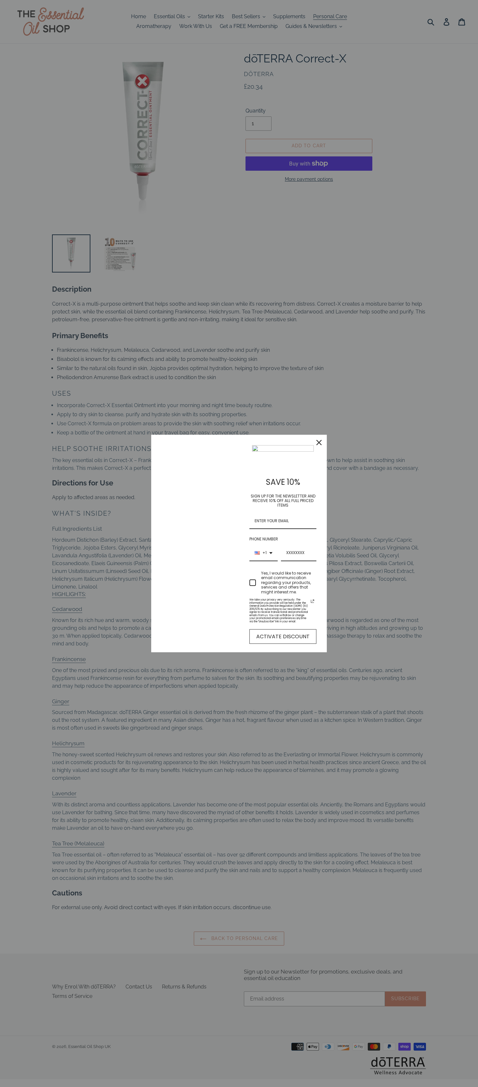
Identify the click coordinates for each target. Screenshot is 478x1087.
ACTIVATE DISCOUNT (283, 636)
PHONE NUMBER (263, 539)
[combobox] (263, 553)
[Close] (319, 442)
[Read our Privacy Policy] (312, 601)
